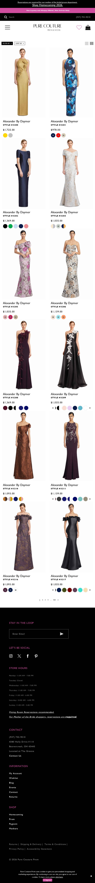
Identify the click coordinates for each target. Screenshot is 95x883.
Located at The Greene (21, 751)
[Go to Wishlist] (79, 27)
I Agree (47, 880)
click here (59, 877)
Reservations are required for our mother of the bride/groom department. (47, 2)
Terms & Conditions (55, 844)
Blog (11, 782)
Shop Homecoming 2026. (47, 5)
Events (12, 787)
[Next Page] (58, 599)
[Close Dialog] (91, 876)
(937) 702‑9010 (17, 737)
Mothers (13, 828)
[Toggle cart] (88, 27)
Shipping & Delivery (31, 844)
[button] (7, 43)
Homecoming (16, 814)
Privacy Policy (16, 849)
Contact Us (15, 755)
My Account (15, 773)
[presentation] (23, 82)
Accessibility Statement (39, 849)
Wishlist (13, 778)
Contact (13, 792)
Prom (12, 819)
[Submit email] (62, 634)
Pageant (13, 824)
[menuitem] (11, 656)
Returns (13, 796)
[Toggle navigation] (7, 27)
